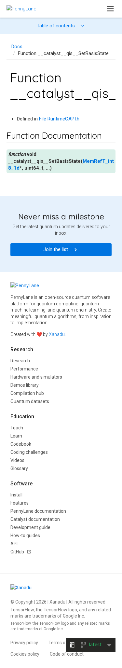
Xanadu (57, 334)
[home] (21, 8)
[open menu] (110, 9)
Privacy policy (24, 642)
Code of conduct (67, 654)
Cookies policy (24, 654)
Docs (16, 46)
